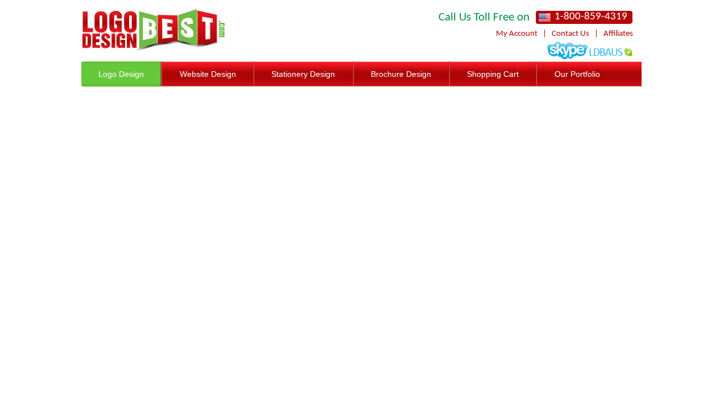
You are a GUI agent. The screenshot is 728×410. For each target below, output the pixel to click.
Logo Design (121, 74)
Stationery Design (303, 74)
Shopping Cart (493, 74)
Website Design (208, 74)
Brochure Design (401, 74)
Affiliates (618, 34)
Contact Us (570, 34)
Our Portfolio (577, 74)
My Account (516, 34)
